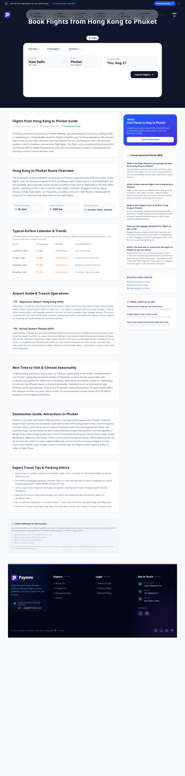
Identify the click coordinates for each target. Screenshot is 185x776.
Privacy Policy (104, 588)
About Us (60, 583)
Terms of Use (104, 583)
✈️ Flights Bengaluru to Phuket (138, 288)
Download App (63, 593)
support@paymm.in (153, 585)
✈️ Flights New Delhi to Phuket (138, 282)
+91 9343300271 (151, 593)
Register (162, 14)
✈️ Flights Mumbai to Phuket (137, 285)
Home (58, 597)
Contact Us (61, 588)
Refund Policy (105, 593)
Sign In (174, 14)
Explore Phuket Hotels (150, 139)
